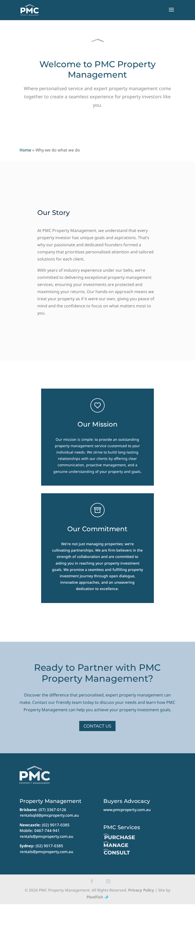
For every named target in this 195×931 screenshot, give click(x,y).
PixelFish (95, 896)
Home (25, 150)
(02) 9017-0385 (56, 824)
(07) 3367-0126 (52, 809)
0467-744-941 (47, 830)
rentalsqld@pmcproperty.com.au (49, 815)
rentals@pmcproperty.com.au (46, 836)
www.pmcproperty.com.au (127, 809)
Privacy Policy (141, 890)
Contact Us (97, 726)
